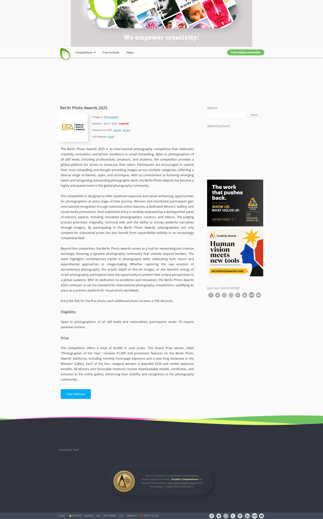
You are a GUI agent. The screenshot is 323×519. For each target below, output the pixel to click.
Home (62, 515)
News (130, 52)
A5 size (126, 130)
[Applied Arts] (235, 225)
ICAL (121, 515)
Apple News (110, 515)
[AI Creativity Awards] (235, 275)
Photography (111, 117)
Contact (76, 515)
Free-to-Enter (111, 52)
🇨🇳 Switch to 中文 (149, 515)
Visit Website (76, 394)
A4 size (117, 130)
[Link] (111, 136)
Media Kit (132, 515)
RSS (98, 515)
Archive (89, 515)
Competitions (84, 52)
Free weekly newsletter (245, 52)
